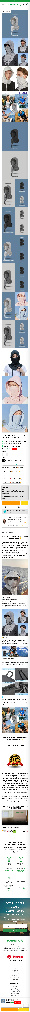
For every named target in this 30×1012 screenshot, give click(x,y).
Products (15, 970)
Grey (4, 460)
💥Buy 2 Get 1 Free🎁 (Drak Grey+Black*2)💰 (11, 475)
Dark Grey (14, 460)
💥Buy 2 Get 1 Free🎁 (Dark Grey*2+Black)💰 (11, 482)
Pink (20, 460)
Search (15, 986)
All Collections (15, 972)
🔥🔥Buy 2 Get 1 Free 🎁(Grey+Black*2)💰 (11, 471)
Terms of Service (15, 992)
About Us (15, 975)
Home (15, 968)
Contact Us (15, 979)
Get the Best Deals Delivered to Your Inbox (15, 908)
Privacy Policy (15, 990)
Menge (4, 451)
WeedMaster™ (15, 974)
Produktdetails (7, 532)
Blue (25, 460)
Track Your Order (15, 977)
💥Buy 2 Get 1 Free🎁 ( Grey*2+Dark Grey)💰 (11, 478)
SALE (15, 981)
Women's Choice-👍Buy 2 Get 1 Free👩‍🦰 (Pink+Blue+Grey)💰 (13, 467)
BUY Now (24, 503)
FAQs (15, 988)
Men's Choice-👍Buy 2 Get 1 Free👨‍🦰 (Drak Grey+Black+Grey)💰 (13, 464)
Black (8, 460)
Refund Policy (15, 993)
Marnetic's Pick (6, 11)
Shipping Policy (15, 995)
